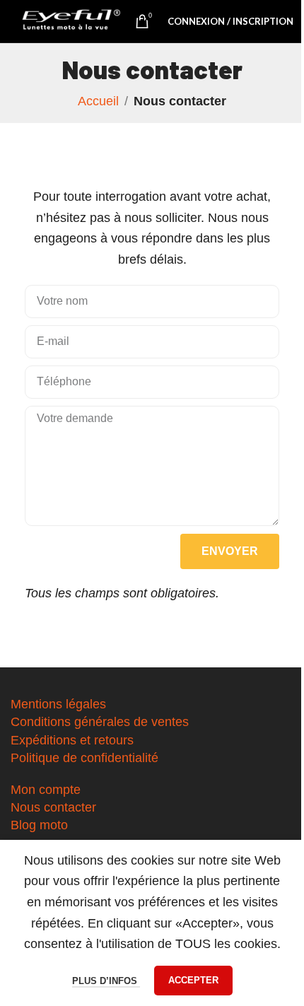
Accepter (193, 980)
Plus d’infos (106, 981)
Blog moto (39, 825)
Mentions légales (58, 704)
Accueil (98, 101)
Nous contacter (53, 807)
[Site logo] (71, 21)
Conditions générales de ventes (100, 722)
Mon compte (46, 790)
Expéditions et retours (72, 740)
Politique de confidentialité (84, 758)
